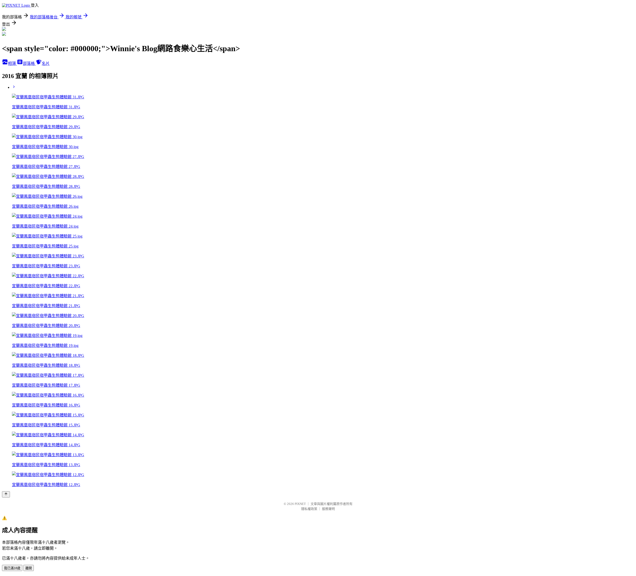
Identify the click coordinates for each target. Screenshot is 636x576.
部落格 (29, 63)
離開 (28, 568)
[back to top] (6, 494)
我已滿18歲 (12, 568)
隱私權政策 (309, 509)
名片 (46, 63)
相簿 (12, 63)
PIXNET (300, 504)
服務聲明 (328, 509)
